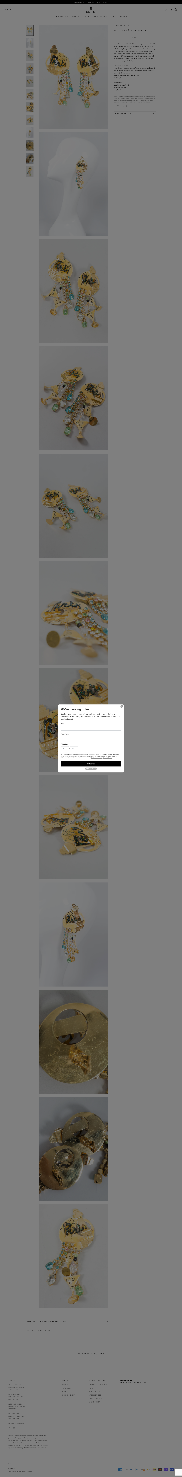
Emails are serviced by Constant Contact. (101, 758)
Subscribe (91, 764)
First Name (65, 734)
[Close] (121, 706)
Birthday (64, 744)
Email (63, 723)
